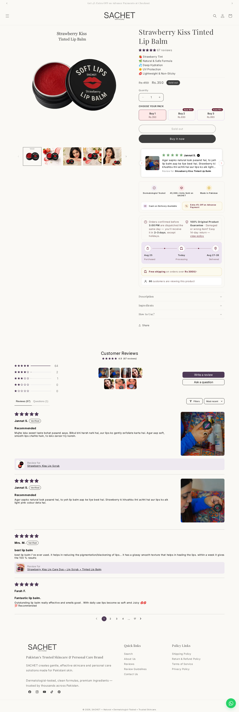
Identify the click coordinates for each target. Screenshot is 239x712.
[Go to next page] (141, 618)
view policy (197, 236)
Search (128, 653)
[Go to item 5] (109, 384)
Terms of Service (182, 663)
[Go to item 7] (131, 384)
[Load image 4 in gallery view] (92, 156)
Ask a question (203, 382)
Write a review (203, 374)
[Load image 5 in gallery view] (112, 156)
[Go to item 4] (137, 373)
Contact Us (131, 674)
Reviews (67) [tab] (23, 401)
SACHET (96, 709)
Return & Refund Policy (186, 658)
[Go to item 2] (115, 373)
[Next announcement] (232, 3)
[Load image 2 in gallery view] (52, 156)
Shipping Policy (181, 653)
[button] (7, 16)
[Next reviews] (221, 163)
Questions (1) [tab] (40, 401)
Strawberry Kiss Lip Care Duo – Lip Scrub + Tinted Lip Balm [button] (64, 569)
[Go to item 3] (126, 373)
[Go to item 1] (104, 373)
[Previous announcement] (7, 3)
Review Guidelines (135, 669)
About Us (130, 658)
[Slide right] (126, 156)
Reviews (129, 663)
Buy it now (177, 139)
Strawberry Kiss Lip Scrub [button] (43, 465)
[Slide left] (18, 156)
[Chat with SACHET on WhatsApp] (231, 703)
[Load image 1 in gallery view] (32, 156)
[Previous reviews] (141, 163)
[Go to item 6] (120, 384)
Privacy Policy (180, 669)
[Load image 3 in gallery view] (72, 156)
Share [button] (145, 325)
